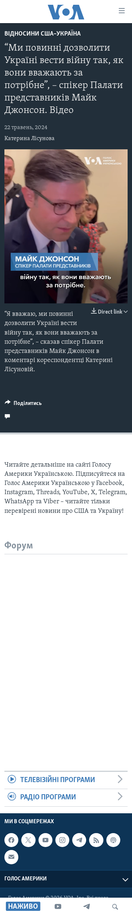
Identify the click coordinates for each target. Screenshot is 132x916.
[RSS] (96, 840)
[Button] (23, 405)
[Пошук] (115, 907)
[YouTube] (58, 907)
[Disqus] (66, 646)
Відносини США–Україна (42, 34)
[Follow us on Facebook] (11, 840)
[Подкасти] (113, 840)
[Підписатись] (11, 857)
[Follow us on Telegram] (79, 840)
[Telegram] (86, 907)
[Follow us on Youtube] (45, 840)
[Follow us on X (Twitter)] (28, 840)
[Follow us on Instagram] (62, 840)
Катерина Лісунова (29, 139)
